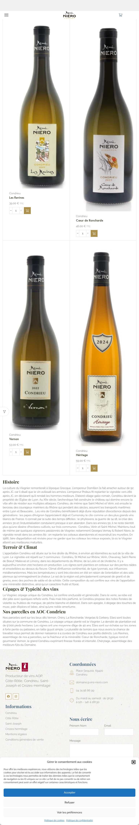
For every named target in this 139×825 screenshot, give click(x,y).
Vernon (14, 439)
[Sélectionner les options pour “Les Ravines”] (27, 210)
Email (107, 725)
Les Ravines (16, 198)
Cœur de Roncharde (89, 220)
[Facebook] (8, 696)
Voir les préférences (69, 812)
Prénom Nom (78, 725)
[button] (133, 762)
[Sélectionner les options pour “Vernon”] (27, 452)
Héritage (82, 455)
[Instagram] (16, 696)
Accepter (69, 792)
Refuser (69, 802)
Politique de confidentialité (79, 820)
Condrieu (15, 193)
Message (75, 740)
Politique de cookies (54, 820)
